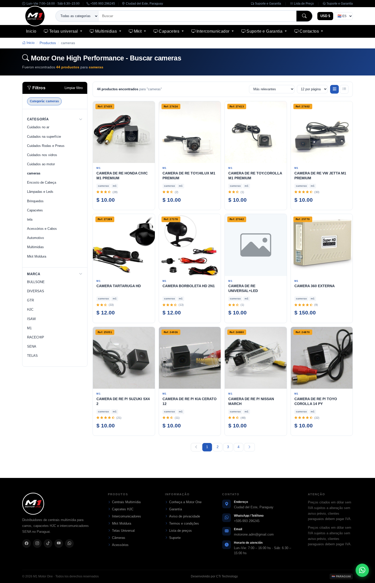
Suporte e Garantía (267, 3)
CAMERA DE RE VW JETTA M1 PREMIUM (320, 175)
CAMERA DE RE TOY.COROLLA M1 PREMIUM (255, 175)
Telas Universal (123, 531)
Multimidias (106, 31)
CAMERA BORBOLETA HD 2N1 (188, 286)
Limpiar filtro (74, 88)
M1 (29, 328)
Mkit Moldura (36, 256)
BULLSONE (36, 282)
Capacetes (169, 31)
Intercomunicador (213, 31)
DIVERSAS (35, 291)
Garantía (175, 509)
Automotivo (35, 238)
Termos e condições (184, 523)
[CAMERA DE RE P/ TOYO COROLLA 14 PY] (322, 358)
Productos (48, 43)
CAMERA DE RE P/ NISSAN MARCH (251, 401)
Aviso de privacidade (184, 516)
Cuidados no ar (38, 127)
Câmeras (118, 538)
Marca (33, 274)
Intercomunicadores (126, 516)
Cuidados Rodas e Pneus (46, 146)
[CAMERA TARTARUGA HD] (124, 245)
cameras (33, 173)
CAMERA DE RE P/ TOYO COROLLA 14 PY (315, 401)
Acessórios (120, 545)
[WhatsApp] (69, 543)
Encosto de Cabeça (41, 182)
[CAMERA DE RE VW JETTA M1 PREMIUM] (322, 132)
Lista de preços (180, 531)
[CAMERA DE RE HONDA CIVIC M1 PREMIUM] (124, 132)
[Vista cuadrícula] (334, 89)
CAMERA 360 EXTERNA (314, 286)
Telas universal (64, 31)
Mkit (138, 31)
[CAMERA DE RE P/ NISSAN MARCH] (256, 358)
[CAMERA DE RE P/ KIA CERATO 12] (190, 358)
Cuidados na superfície (44, 136)
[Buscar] (304, 16)
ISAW (31, 319)
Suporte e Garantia (265, 31)
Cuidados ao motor (41, 164)
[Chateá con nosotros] (362, 570)
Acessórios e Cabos (42, 229)
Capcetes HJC (122, 509)
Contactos (309, 31)
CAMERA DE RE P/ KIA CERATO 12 (189, 401)
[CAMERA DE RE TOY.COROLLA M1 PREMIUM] (256, 132)
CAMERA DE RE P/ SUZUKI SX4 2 (123, 401)
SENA (31, 346)
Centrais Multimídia (126, 502)
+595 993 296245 (102, 3)
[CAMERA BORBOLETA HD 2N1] (190, 245)
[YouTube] (58, 543)
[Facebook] (26, 543)
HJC (30, 309)
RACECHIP (35, 337)
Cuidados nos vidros (42, 155)
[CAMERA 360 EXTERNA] (322, 245)
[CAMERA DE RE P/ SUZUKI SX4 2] (124, 358)
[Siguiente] (249, 447)
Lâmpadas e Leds (40, 192)
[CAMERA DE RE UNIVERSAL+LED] (256, 245)
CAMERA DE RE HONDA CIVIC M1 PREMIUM (122, 175)
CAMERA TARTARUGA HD (118, 286)
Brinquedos (35, 201)
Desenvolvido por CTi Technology (214, 576)
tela (29, 219)
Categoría (38, 119)
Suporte (175, 538)
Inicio (31, 31)
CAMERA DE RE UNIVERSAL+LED (243, 288)
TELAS (32, 356)
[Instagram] (37, 543)
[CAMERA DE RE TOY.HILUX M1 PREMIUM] (190, 132)
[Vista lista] (344, 89)
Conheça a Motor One (185, 502)
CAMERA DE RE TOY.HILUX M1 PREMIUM (188, 175)
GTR (30, 300)
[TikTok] (48, 543)
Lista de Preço (303, 3)
